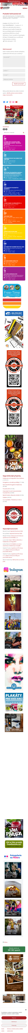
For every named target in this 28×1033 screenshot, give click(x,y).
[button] (26, 1009)
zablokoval (14, 949)
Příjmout (14, 1018)
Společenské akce (7, 18)
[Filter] (4, 129)
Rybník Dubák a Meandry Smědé (11, 495)
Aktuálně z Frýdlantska (8, 17)
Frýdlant (5, 497)
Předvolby (14, 1025)
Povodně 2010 (6, 489)
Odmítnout (14, 1021)
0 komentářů (15, 18)
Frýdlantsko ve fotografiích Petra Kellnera (13, 478)
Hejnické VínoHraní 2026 (16, 531)
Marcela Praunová (10, 16)
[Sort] (6, 129)
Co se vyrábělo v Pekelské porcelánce (12, 500)
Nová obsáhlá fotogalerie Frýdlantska (12, 484)
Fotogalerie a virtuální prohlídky (11, 482)
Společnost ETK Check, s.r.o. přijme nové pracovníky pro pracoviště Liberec (13, 549)
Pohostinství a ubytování (19, 17)
